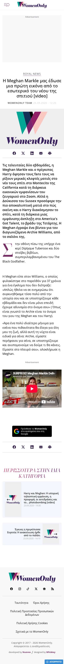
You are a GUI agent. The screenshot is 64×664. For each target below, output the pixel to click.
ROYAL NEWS (32, 74)
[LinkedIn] (32, 153)
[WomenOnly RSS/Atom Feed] (52, 589)
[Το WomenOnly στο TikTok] (28, 589)
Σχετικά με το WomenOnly (32, 631)
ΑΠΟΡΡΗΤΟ (56, 661)
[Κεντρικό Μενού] (6, 5)
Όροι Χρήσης (41, 603)
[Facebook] (14, 153)
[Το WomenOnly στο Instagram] (19, 589)
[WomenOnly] (32, 5)
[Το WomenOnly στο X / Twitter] (36, 589)
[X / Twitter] (23, 153)
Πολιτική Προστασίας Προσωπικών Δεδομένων (32, 613)
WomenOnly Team (20, 102)
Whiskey (50, 652)
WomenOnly (32, 578)
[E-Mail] (41, 153)
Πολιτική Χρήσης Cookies (32, 623)
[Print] (50, 153)
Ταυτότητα (21, 603)
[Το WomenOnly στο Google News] (44, 589)
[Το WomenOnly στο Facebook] (11, 589)
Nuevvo (26, 652)
